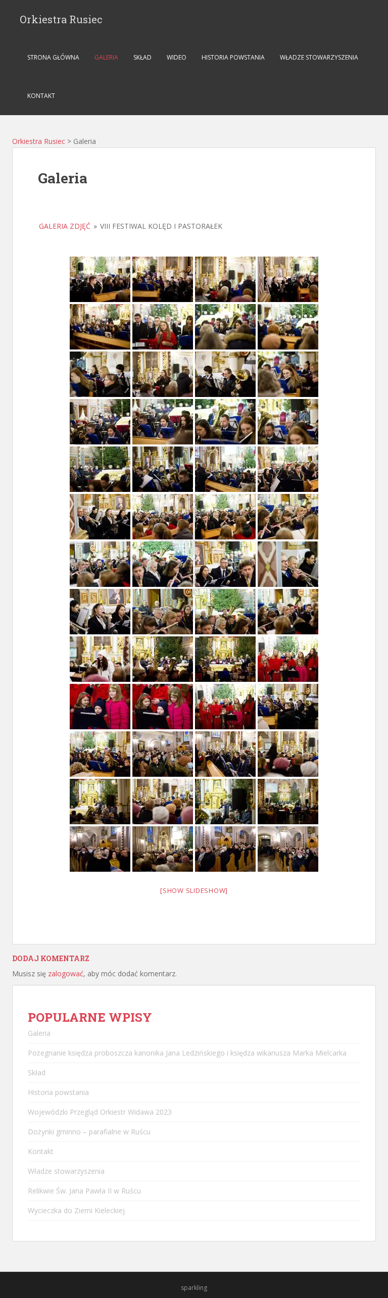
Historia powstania (233, 57)
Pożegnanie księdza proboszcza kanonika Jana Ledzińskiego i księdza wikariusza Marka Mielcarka (187, 1053)
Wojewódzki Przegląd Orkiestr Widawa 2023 (100, 1112)
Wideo (176, 57)
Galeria (106, 57)
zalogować (65, 973)
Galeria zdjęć (64, 226)
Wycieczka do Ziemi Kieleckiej (76, 1210)
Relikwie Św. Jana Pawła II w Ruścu (84, 1190)
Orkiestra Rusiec (61, 19)
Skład (142, 57)
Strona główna (53, 57)
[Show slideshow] (194, 890)
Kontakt (41, 95)
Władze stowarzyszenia (319, 57)
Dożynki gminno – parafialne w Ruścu (89, 1131)
